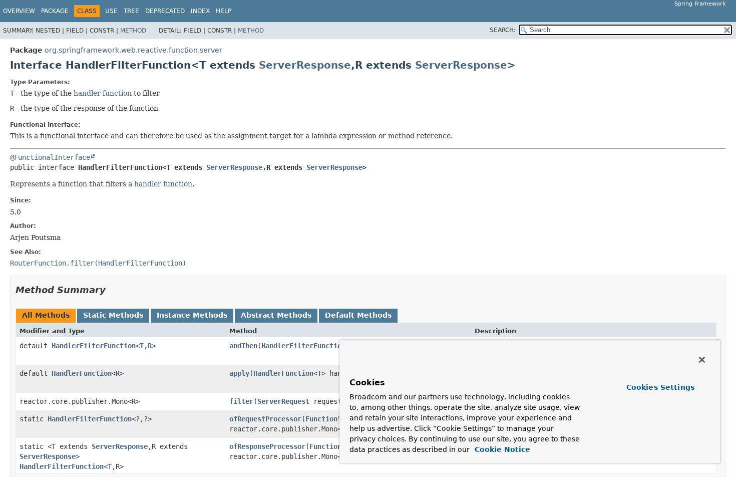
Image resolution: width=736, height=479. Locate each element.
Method (133, 30)
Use (111, 11)
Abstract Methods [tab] (276, 315)
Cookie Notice (501, 449)
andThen (243, 346)
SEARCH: (503, 30)
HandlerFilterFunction (94, 346)
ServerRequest (283, 401)
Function (321, 419)
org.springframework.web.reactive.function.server (133, 50)
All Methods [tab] (46, 315)
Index (200, 11)
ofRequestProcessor (265, 419)
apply (239, 373)
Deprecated (165, 11)
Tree (131, 11)
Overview (19, 11)
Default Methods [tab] (358, 315)
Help (223, 11)
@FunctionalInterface (50, 157)
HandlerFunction (82, 373)
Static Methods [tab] (113, 315)
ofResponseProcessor (267, 446)
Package (55, 11)
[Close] (702, 360)
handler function (103, 93)
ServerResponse (305, 65)
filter (241, 401)
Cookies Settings (660, 387)
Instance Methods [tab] (192, 315)
